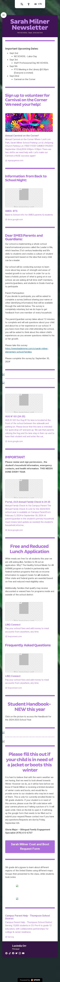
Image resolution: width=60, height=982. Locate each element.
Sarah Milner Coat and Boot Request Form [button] (30, 847)
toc (3, 15)
